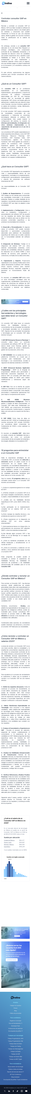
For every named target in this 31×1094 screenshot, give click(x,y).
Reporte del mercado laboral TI (15, 1071)
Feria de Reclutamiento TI (15, 1023)
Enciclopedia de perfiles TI (15, 1031)
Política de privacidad (15, 1013)
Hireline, (24, 606)
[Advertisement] (15, 903)
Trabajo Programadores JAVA (15, 1038)
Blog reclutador (15, 1077)
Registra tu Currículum (15, 1020)
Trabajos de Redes (15, 1051)
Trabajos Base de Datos (15, 1043)
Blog (15, 1010)
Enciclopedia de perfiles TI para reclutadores (15, 1079)
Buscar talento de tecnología (15, 1066)
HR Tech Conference (15, 1074)
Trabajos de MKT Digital (15, 1059)
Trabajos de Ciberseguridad (15, 1049)
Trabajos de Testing (15, 1046)
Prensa (15, 1008)
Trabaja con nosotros (15, 1005)
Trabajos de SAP (15, 1054)
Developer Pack (15, 1026)
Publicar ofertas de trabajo (15, 1069)
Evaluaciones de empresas (15, 1028)
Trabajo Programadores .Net (15, 1041)
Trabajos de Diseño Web (15, 1056)
